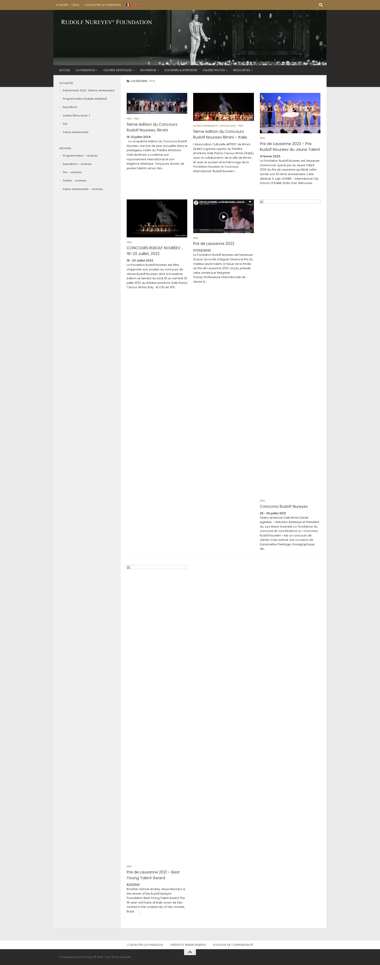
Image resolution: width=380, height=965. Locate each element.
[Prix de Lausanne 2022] (223, 216)
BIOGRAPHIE (148, 70)
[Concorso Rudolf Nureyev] (290, 347)
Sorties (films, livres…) (76, 115)
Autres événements (205, 125)
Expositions (228, 125)
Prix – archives (72, 172)
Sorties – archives (74, 180)
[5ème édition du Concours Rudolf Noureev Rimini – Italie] (223, 107)
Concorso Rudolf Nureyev (284, 506)
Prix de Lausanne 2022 (213, 243)
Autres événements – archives (83, 189)
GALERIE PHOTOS (214, 70)
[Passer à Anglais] (137, 5)
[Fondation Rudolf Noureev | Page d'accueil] (106, 22)
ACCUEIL (64, 70)
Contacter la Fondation (103, 5)
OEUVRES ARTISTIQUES (117, 70)
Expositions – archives (77, 164)
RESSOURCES (241, 70)
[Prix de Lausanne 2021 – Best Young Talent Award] (157, 713)
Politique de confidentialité (233, 945)
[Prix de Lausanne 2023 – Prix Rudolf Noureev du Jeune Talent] (290, 113)
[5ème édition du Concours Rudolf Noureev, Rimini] (157, 103)
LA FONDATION (85, 70)
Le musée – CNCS (67, 5)
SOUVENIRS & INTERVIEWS (180, 70)
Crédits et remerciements (188, 945)
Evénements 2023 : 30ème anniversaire (88, 90)
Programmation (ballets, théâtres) (85, 99)
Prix (129, 118)
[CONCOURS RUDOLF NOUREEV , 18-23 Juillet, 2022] (157, 218)
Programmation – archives (80, 156)
